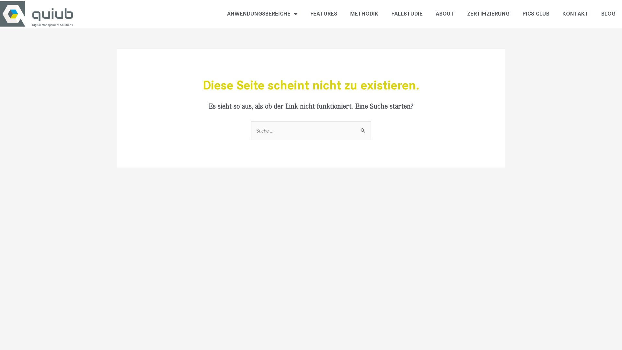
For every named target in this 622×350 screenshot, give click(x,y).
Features (323, 13)
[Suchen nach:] (311, 131)
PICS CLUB (536, 13)
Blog (608, 13)
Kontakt (575, 13)
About (445, 13)
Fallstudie (407, 13)
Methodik (364, 13)
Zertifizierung (488, 13)
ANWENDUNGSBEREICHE (259, 13)
